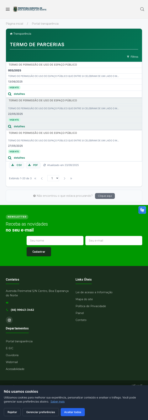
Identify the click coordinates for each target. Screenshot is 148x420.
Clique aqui (105, 195)
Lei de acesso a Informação (94, 292)
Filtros (134, 56)
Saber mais (57, 401)
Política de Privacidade (91, 306)
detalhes (19, 93)
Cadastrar (38, 251)
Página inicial (14, 23)
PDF (35, 165)
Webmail (12, 362)
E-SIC (9, 348)
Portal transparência (45, 23)
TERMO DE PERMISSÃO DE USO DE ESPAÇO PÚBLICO (43, 64)
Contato (81, 320)
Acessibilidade (15, 369)
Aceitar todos (72, 412)
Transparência (22, 33)
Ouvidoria (12, 355)
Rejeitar (12, 412)
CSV (19, 165)
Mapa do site (84, 299)
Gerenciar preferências (40, 412)
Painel (80, 313)
